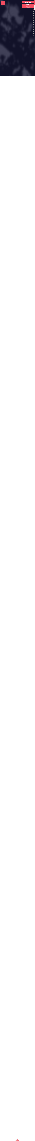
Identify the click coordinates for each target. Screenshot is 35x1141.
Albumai (28, 7)
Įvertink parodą (28, 2)
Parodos (28, 4)
